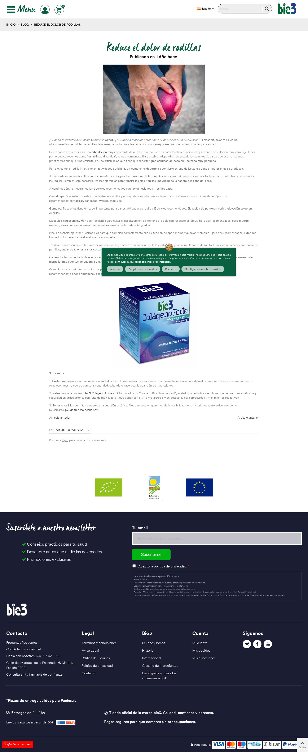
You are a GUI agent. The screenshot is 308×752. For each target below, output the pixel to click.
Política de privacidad (97, 665)
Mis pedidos (201, 650)
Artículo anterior (59, 417)
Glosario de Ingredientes (160, 665)
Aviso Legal (90, 650)
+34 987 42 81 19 (47, 656)
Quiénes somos (153, 643)
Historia (147, 650)
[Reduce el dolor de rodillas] (154, 99)
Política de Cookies (96, 658)
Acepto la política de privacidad (162, 566)
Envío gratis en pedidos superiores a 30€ (159, 675)
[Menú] (11, 9)
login (65, 440)
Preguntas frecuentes (22, 642)
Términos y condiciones (99, 643)
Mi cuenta (199, 643)
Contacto (88, 673)
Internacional (151, 658)
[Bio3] (287, 9)
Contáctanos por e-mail (23, 649)
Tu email (140, 527)
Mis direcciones (204, 658)
